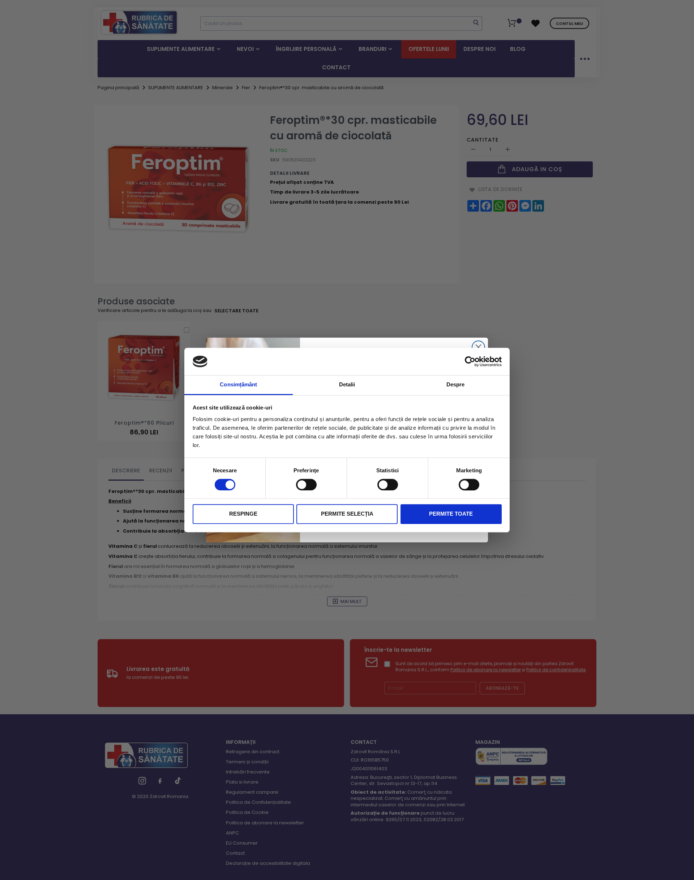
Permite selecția (347, 514)
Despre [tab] (455, 385)
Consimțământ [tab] (238, 385)
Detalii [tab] (347, 385)
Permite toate (451, 514)
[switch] (306, 484)
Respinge (243, 514)
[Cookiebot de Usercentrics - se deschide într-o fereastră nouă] (470, 361)
